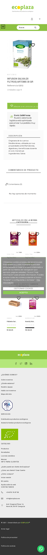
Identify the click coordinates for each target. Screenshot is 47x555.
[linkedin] (31, 364)
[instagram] (26, 364)
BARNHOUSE (30, 318)
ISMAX (9, 318)
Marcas (4, 459)
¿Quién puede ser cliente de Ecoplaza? (15, 467)
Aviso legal (5, 529)
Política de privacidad (9, 537)
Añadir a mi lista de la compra (24, 105)
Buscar (37, 27)
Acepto (23, 292)
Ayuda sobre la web (8, 484)
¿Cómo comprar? (7, 474)
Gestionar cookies (23, 288)
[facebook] (16, 364)
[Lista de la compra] (39, 19)
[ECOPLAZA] (22, 9)
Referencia (12, 85)
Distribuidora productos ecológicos (14, 419)
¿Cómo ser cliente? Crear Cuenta (13, 470)
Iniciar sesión (6, 477)
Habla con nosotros (8, 390)
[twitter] (21, 364)
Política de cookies (8, 546)
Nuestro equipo (7, 387)
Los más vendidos (8, 456)
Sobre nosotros (7, 380)
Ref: (17, 252)
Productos (5, 449)
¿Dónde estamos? (8, 383)
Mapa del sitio (6, 394)
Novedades (5, 452)
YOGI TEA (10, 254)
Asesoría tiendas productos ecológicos (16, 423)
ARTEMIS (12, 74)
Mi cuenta (4, 481)
